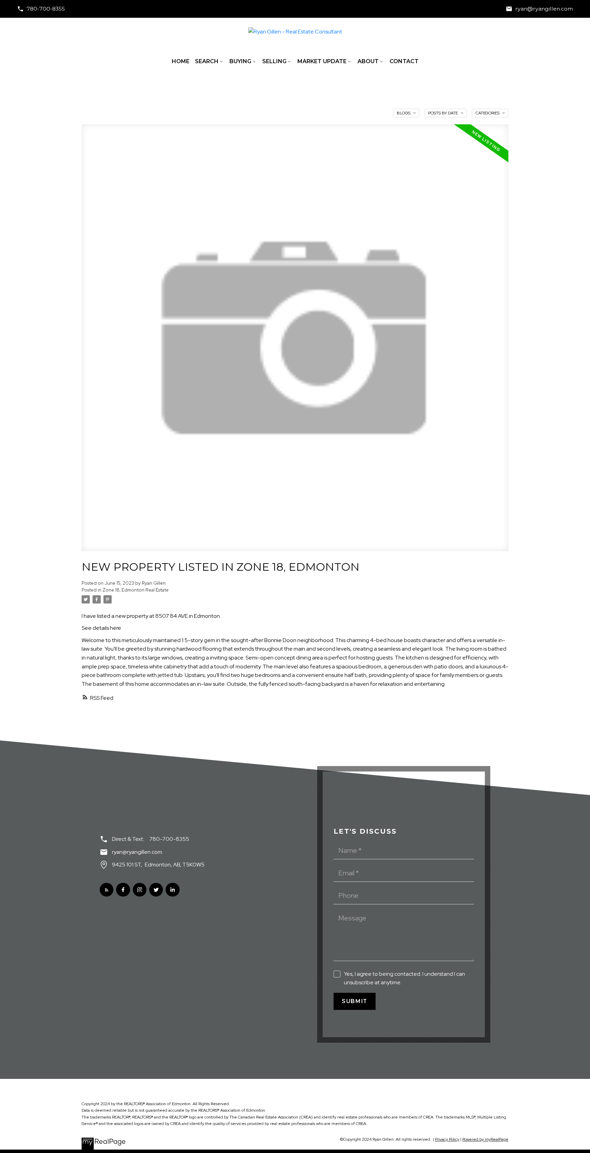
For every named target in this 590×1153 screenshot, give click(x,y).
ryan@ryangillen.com (544, 8)
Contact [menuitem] (404, 61)
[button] (41, 8)
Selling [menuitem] (274, 61)
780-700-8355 (46, 8)
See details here (101, 627)
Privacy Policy (447, 1139)
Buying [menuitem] (240, 61)
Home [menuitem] (180, 61)
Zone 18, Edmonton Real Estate (135, 590)
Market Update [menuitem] (322, 61)
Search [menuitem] (207, 61)
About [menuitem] (368, 61)
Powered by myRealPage (485, 1139)
